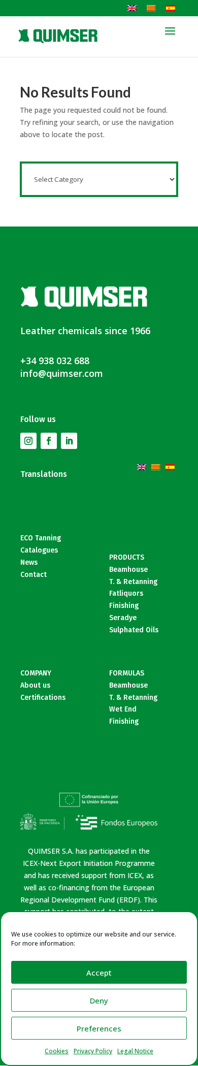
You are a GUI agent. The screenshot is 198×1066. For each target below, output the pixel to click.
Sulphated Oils (133, 630)
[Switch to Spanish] (170, 7)
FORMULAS (126, 673)
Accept (99, 972)
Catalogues (39, 550)
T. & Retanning (133, 581)
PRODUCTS (126, 557)
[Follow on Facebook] (49, 441)
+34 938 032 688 (54, 360)
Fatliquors (126, 593)
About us (35, 685)
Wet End (123, 709)
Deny (99, 1000)
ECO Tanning (40, 538)
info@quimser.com (61, 373)
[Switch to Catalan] (151, 7)
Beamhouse (128, 569)
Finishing (124, 605)
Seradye (123, 617)
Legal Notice (135, 1051)
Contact (33, 574)
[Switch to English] (132, 7)
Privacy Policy (93, 1051)
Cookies (57, 1051)
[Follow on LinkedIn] (69, 441)
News (29, 562)
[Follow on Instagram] (28, 441)
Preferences (99, 1028)
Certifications (42, 697)
